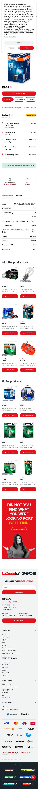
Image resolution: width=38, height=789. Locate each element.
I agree (26, 48)
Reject (11, 48)
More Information (10, 37)
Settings (19, 43)
